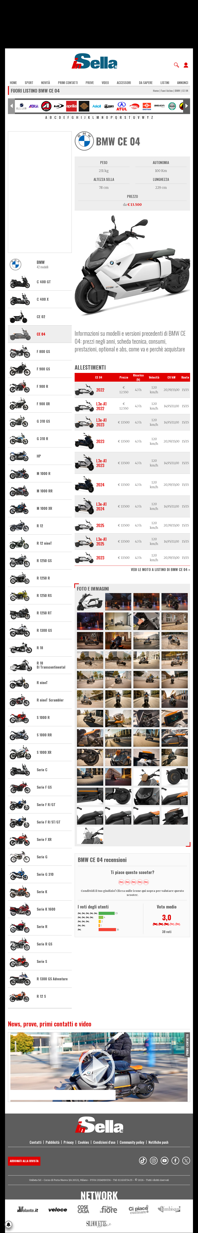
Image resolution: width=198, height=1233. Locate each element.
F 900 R (42, 386)
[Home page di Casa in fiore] (109, 1210)
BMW (177, 90)
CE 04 (41, 334)
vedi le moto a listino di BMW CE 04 (159, 569)
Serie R (42, 927)
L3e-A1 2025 (101, 541)
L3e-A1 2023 (101, 422)
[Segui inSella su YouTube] (164, 1161)
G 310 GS (43, 421)
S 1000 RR (44, 735)
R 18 (40, 648)
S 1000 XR (44, 752)
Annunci (182, 82)
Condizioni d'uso (104, 1142)
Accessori (124, 82)
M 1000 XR (44, 508)
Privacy (69, 1142)
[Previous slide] (11, 106)
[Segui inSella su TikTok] (143, 1161)
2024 (100, 484)
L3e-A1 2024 (101, 506)
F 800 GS (43, 351)
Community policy (132, 1142)
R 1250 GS (44, 561)
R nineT (42, 683)
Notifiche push (158, 1142)
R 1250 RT (44, 613)
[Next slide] (186, 106)
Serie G (42, 857)
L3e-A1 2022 (101, 406)
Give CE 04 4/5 (140, 882)
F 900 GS (43, 369)
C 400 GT (44, 282)
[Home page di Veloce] (58, 1210)
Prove (90, 82)
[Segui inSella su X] (186, 1161)
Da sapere (146, 82)
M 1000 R (43, 473)
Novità (45, 82)
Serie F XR (44, 839)
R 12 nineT (44, 543)
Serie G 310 (45, 874)
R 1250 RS (44, 595)
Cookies (83, 1142)
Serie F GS (44, 787)
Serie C (42, 770)
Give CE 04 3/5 (134, 882)
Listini (164, 82)
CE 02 (41, 317)
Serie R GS (44, 944)
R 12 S (41, 996)
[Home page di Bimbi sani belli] (169, 1210)
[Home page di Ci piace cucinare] (138, 1210)
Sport (29, 82)
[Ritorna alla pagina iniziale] (99, 1131)
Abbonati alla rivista (24, 1161)
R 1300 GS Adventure (52, 979)
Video (105, 82)
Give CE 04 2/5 (127, 882)
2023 (100, 441)
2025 (100, 525)
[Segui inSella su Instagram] (154, 1161)
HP (39, 456)
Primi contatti (68, 82)
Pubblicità (52, 1142)
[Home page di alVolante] (28, 1210)
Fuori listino (167, 90)
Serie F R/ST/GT (49, 822)
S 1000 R (43, 717)
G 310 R (42, 439)
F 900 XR (43, 404)
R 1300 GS (44, 630)
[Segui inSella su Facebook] (175, 1161)
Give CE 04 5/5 (146, 882)
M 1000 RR (45, 491)
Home (13, 82)
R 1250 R (43, 578)
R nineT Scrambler (50, 700)
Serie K (42, 892)
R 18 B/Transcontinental (51, 665)
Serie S (42, 961)
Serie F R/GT (46, 805)
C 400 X (43, 299)
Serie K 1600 (46, 909)
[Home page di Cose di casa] (82, 1210)
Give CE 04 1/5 (121, 882)
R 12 (40, 526)
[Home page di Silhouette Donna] (99, 1225)
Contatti (35, 1142)
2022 (100, 389)
